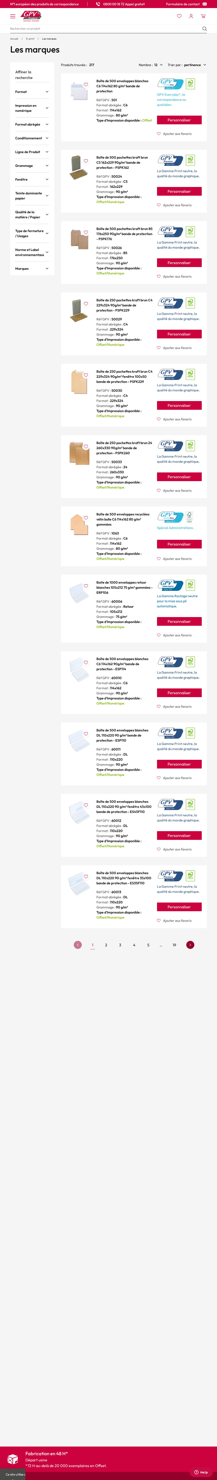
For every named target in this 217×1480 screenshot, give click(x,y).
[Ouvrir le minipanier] (203, 16)
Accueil (14, 38)
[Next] (190, 945)
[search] (108, 28)
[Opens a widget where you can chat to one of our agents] (201, 1472)
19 (174, 945)
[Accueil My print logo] (31, 16)
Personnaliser (179, 120)
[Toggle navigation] (12, 16)
